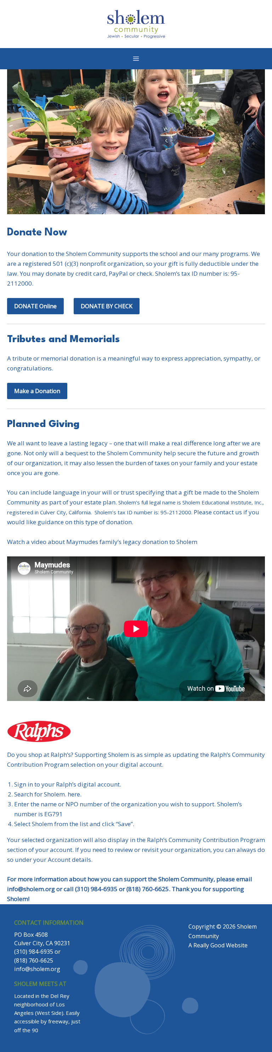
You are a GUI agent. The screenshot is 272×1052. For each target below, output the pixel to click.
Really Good (209, 945)
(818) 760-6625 (33, 960)
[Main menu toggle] (136, 58)
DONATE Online (35, 306)
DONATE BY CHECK (106, 306)
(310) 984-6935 (33, 951)
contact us (227, 512)
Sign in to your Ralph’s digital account (67, 784)
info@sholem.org (31, 889)
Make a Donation (37, 391)
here (74, 794)
